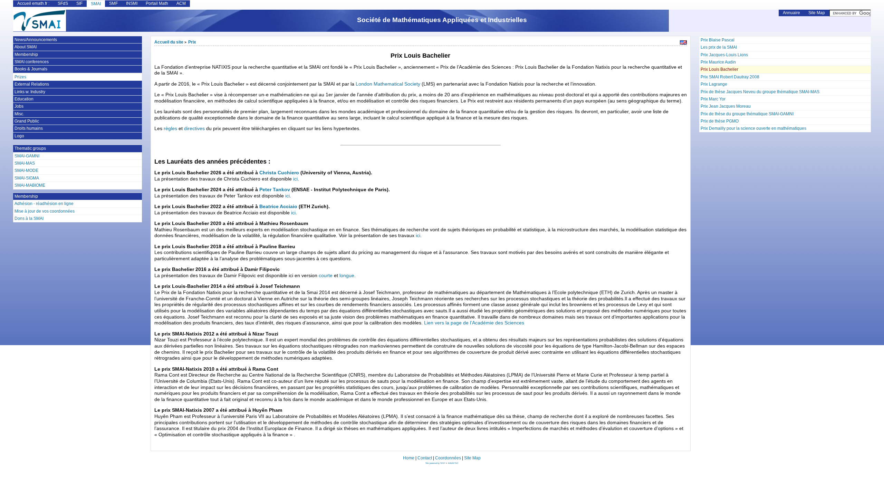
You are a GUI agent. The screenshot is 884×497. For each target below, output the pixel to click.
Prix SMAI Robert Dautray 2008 (730, 77)
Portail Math (157, 3)
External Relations (32, 84)
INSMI (131, 3)
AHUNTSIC (453, 463)
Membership (26, 54)
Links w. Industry (30, 91)
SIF (79, 3)
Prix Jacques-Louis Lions (724, 54)
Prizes (20, 77)
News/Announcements (36, 39)
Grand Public (27, 121)
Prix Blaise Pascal (717, 40)
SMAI (96, 3)
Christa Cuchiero (279, 172)
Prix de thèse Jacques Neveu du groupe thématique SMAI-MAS (760, 91)
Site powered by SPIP (435, 463)
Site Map (816, 12)
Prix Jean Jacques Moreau (726, 106)
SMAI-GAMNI (27, 156)
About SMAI (26, 47)
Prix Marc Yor (713, 99)
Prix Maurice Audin (718, 62)
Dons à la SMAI (29, 218)
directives (194, 128)
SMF (113, 3)
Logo (19, 136)
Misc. (19, 113)
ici (295, 179)
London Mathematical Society (388, 84)
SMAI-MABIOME (30, 185)
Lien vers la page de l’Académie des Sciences (474, 322)
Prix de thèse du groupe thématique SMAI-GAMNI (747, 113)
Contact (424, 458)
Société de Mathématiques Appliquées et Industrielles (442, 19)
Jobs (19, 106)
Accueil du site (168, 42)
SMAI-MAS (25, 163)
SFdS (63, 3)
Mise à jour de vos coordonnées (45, 211)
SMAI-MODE (26, 170)
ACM (181, 3)
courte (326, 275)
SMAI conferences (32, 61)
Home (408, 458)
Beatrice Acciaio (278, 206)
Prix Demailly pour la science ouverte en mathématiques (753, 128)
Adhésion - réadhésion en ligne (44, 203)
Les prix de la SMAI (719, 47)
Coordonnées (448, 458)
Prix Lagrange (714, 84)
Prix (192, 42)
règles (170, 128)
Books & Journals (31, 69)
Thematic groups (30, 148)
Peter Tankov (274, 189)
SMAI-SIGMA (27, 178)
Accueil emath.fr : (33, 3)
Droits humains (29, 128)
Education (24, 99)
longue (346, 275)
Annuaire (791, 12)
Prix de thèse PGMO (720, 121)
